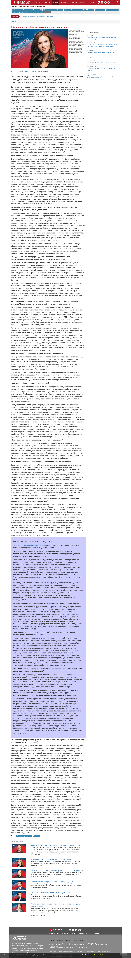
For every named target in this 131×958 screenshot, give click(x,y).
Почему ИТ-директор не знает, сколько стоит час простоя (102, 69)
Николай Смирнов (30, 71)
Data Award (91, 2)
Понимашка (81, 946)
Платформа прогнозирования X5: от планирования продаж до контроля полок (56, 904)
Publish (52, 946)
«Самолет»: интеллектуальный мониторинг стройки (51, 859)
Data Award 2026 (17, 16)
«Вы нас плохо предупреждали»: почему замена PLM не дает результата (102, 76)
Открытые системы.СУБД (81, 943)
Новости (48, 2)
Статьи (55, 2)
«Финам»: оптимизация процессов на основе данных (52, 881)
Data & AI (105, 951)
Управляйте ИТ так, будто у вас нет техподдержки (103, 63)
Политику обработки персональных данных (106, 955)
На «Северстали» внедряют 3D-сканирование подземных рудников (101, 38)
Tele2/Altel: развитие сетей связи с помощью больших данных (56, 845)
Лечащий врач (101, 943)
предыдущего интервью (35, 545)
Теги (90, 933)
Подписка (96, 933)
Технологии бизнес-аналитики (88, 951)
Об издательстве (53, 933)
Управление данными (67, 951)
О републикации (82, 933)
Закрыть (123, 955)
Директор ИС (38, 2)
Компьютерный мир (58, 943)
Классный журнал (65, 946)
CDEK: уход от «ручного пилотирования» (37, 16)
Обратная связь (64, 933)
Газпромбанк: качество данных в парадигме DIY (50, 892)
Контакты (74, 2)
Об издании (64, 2)
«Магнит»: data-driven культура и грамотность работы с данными (57, 870)
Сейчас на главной (95, 58)
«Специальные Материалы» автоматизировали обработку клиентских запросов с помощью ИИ (102, 45)
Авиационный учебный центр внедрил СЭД (100, 52)
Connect (82, 2)
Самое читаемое (94, 32)
